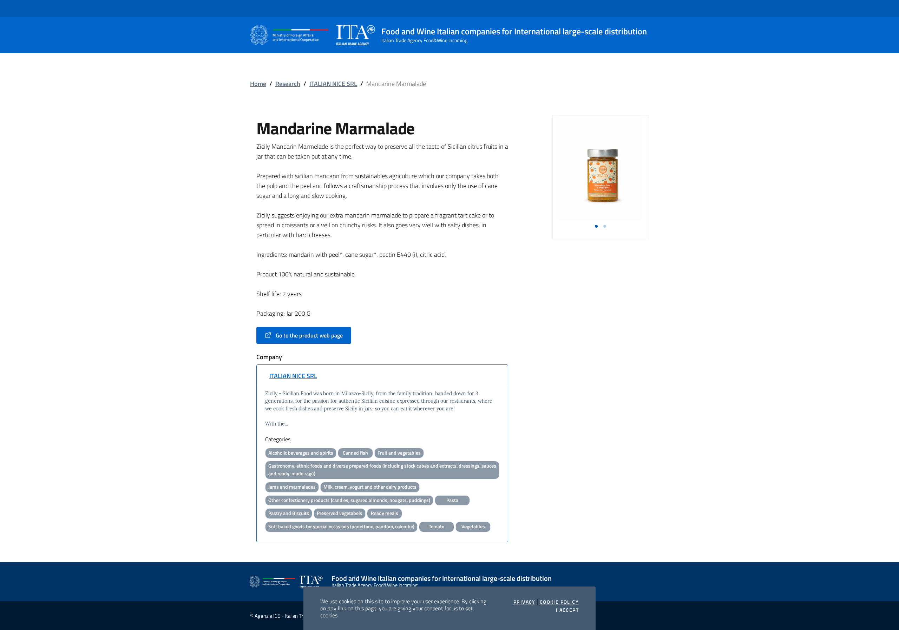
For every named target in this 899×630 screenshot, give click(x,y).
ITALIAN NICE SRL (333, 83)
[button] (596, 226)
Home (258, 83)
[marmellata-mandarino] (600, 168)
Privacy (524, 601)
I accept (567, 610)
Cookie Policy (559, 601)
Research (287, 83)
